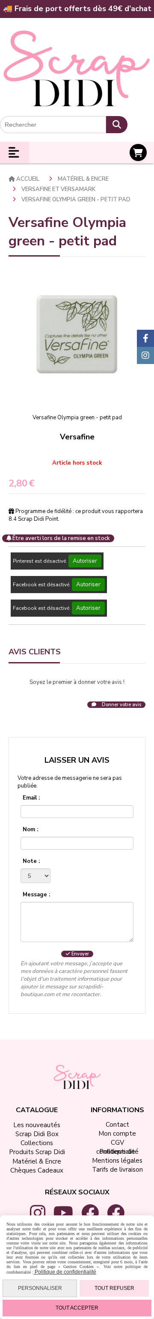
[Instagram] (145, 355)
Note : (31, 861)
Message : (36, 894)
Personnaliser (40, 1288)
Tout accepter (77, 1308)
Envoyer (79, 954)
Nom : (30, 829)
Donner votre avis (121, 704)
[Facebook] (145, 338)
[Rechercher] (116, 124)
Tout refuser (114, 1288)
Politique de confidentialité (64, 1272)
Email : (31, 798)
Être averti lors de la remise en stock (60, 538)
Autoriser (85, 561)
